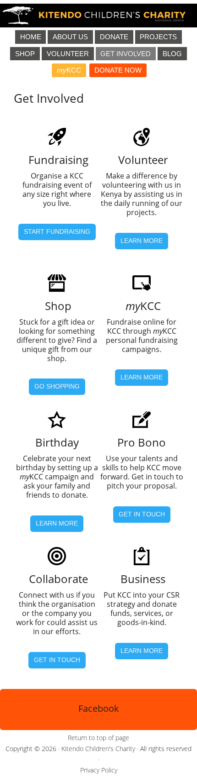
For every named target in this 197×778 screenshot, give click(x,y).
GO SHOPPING (57, 386)
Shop (25, 54)
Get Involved (125, 54)
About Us (70, 37)
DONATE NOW (118, 70)
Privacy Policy (98, 770)
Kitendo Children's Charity (98, 748)
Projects (158, 37)
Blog (172, 54)
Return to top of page (98, 737)
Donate (114, 37)
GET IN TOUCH (142, 514)
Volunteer (68, 54)
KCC (69, 70)
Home (30, 37)
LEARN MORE (141, 240)
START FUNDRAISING (57, 231)
